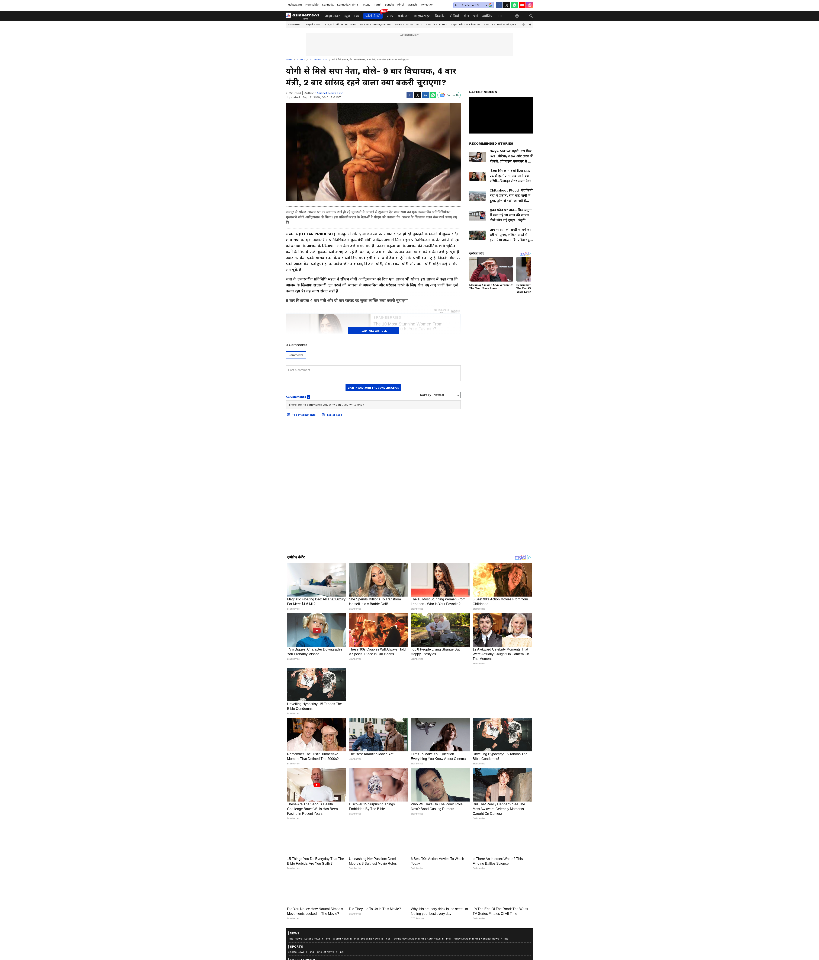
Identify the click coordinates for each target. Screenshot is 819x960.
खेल (466, 16)
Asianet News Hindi (330, 93)
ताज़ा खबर (332, 16)
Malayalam (295, 4)
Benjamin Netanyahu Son (375, 24)
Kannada (328, 4)
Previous (523, 24)
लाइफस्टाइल (422, 16)
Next (530, 24)
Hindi (400, 4)
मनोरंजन (404, 16)
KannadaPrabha (347, 4)
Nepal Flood (313, 24)
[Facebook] (499, 5)
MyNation (427, 4)
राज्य (390, 16)
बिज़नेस (440, 16)
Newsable (312, 4)
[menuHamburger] (524, 16)
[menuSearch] (531, 16)
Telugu (365, 4)
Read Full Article (373, 330)
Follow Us (453, 95)
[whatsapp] (514, 5)
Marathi (412, 4)
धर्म (475, 16)
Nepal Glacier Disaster (465, 24)
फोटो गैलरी (372, 16)
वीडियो (454, 16)
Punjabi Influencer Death (340, 24)
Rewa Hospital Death (408, 24)
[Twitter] (506, 5)
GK (356, 16)
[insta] (529, 5)
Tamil (377, 4)
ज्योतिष (487, 16)
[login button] (518, 16)
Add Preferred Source (471, 5)
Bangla (389, 4)
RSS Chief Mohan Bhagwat (500, 24)
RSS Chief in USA (436, 24)
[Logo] (304, 16)
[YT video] (522, 5)
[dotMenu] (500, 16)
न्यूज (347, 16)
